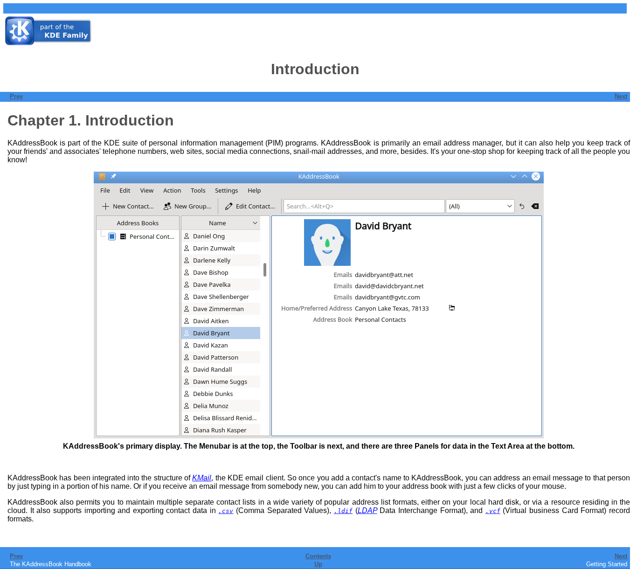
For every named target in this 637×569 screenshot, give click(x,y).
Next (621, 96)
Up (318, 564)
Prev (16, 96)
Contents (318, 556)
